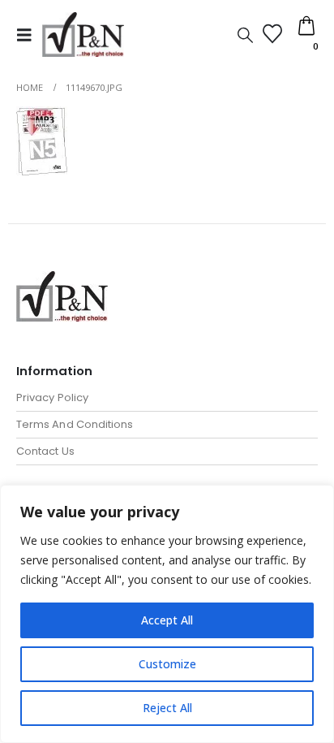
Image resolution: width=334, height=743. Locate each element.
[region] (167, 614)
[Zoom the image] (62, 280)
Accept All (167, 620)
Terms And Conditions (74, 424)
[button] (29, 35)
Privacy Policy (52, 397)
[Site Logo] (83, 34)
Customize (167, 664)
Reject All (167, 707)
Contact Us (45, 451)
